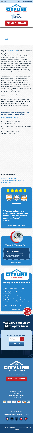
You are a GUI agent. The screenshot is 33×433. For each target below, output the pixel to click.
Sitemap (16, 393)
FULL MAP (16, 344)
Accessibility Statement (16, 395)
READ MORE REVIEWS (16, 225)
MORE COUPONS (16, 262)
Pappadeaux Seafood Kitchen (10, 117)
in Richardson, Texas (12, 50)
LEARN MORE (16, 309)
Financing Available (16, 391)
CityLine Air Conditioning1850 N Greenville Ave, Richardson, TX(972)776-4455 (12, 180)
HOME (6, 39)
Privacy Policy (16, 397)
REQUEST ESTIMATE (16, 23)
